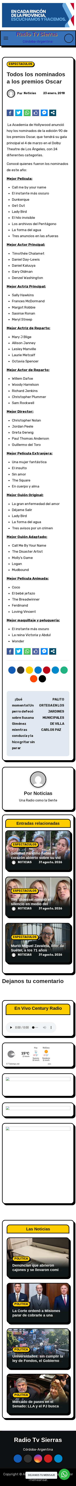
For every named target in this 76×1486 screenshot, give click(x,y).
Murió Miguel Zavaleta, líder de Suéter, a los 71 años (37, 948)
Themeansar (37, 1480)
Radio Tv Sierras (36, 34)
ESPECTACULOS (20, 64)
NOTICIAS (25, 862)
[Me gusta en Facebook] (35, 113)
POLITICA (21, 1258)
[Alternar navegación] (6, 38)
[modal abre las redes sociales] (52, 113)
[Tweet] (18, 113)
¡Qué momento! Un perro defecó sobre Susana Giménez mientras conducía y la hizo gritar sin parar (23, 723)
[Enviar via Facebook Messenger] (44, 113)
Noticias (30, 93)
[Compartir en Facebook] (10, 113)
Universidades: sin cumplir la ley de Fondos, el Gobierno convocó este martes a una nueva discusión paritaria (37, 1362)
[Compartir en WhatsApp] (27, 113)
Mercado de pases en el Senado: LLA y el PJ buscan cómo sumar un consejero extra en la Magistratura (36, 1408)
